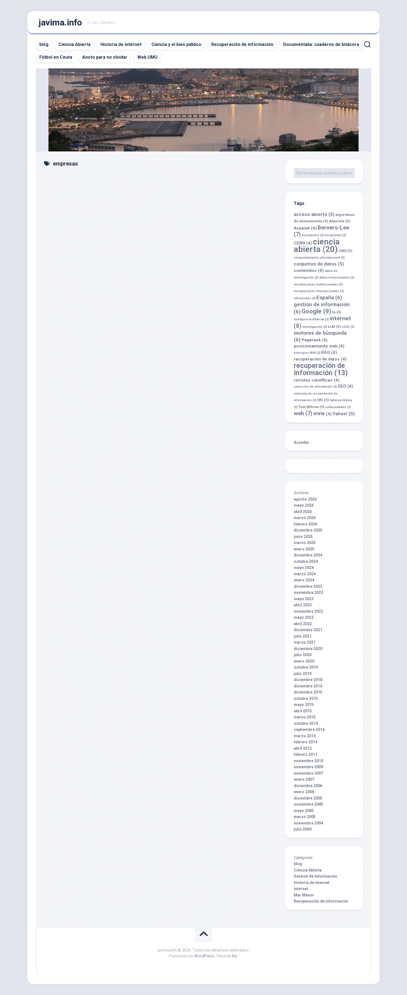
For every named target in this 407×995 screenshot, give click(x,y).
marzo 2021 (305, 642)
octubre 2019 (306, 667)
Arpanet (305, 228)
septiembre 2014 (309, 729)
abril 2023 (303, 605)
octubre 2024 (306, 561)
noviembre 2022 (308, 611)
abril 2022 (303, 624)
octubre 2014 (306, 723)
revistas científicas (316, 380)
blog (43, 44)
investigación (314, 327)
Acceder (301, 442)
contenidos (309, 270)
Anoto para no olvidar (104, 57)
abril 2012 (303, 748)
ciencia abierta (317, 245)
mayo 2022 (304, 617)
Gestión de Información (315, 876)
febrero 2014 (305, 742)
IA (336, 312)
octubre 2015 (306, 698)
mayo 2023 (304, 599)
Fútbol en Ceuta (55, 57)
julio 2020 (302, 655)
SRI (323, 400)
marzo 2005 (305, 816)
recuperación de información (321, 369)
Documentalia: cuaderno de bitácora (321, 44)
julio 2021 (302, 636)
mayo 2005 (304, 810)
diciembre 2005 (308, 798)
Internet (301, 888)
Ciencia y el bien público (176, 44)
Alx (234, 956)
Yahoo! (344, 413)
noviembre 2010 (308, 761)
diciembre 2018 (308, 679)
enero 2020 (304, 661)
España (329, 297)
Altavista (339, 221)
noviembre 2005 (308, 804)
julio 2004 (302, 829)
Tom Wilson (311, 407)
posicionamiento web (319, 346)
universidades (338, 407)
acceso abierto (314, 214)
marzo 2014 (305, 736)
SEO (345, 386)
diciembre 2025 (308, 530)
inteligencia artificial (311, 319)
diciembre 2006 (308, 785)
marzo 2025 (305, 542)
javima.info (60, 22)
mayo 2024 (304, 567)
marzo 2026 (305, 517)
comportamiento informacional (319, 257)
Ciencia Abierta (74, 44)
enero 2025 (304, 549)
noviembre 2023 (308, 592)
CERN (303, 243)
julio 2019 (302, 673)
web (303, 413)
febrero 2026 (305, 524)
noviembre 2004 (308, 823)
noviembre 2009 (308, 767)
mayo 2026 (304, 505)
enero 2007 (304, 779)
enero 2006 (304, 792)
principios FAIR (307, 353)
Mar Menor (304, 895)
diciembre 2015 (308, 692)
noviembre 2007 (308, 773)
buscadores (313, 235)
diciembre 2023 (308, 586)
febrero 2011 (305, 754)
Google (316, 311)
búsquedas (335, 235)
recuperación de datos (320, 359)
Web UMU (147, 57)
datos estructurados (336, 277)
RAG (329, 352)
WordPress (204, 956)
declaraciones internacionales (319, 291)
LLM (334, 326)
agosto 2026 (305, 499)
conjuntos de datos (319, 264)
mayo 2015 (304, 704)
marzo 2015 (305, 717)
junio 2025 (303, 536)
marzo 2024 (305, 574)
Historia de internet (121, 44)
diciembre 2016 (308, 686)
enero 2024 (304, 580)
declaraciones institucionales (318, 284)
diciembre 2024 (308, 555)
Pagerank (315, 339)
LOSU (348, 327)
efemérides (305, 298)
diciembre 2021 (308, 630)
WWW (322, 413)
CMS (345, 251)
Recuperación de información (242, 44)
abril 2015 (303, 711)
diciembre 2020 (308, 648)
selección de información (315, 386)
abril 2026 (303, 511)
